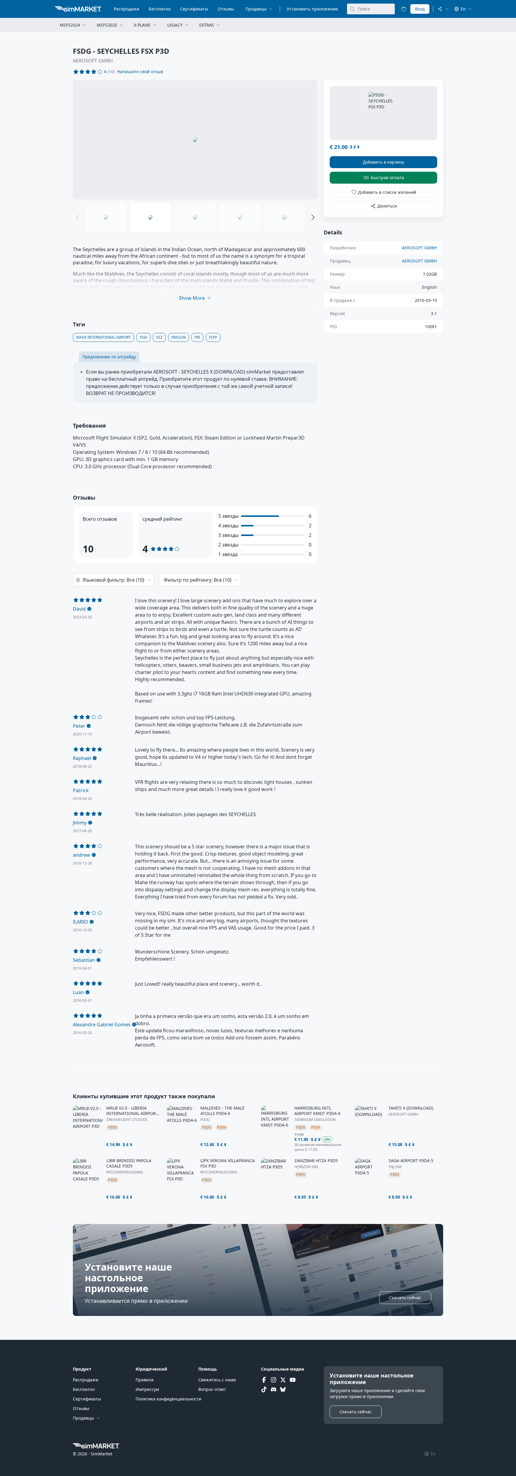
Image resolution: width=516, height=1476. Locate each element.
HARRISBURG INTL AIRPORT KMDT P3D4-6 (317, 1110)
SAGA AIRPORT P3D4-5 (410, 1160)
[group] (195, 139)
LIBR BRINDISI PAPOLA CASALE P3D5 (128, 1163)
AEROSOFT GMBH (93, 60)
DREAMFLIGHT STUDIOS (127, 1119)
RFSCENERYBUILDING (124, 1172)
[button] (140, 72)
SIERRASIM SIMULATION (315, 1119)
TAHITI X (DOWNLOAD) (410, 1108)
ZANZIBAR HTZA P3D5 (316, 1160)
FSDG (205, 1119)
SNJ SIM (395, 1167)
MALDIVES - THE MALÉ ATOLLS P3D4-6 (222, 1110)
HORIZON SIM (306, 1167)
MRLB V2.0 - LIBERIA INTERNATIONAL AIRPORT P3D (132, 1110)
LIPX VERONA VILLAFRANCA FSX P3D (227, 1163)
